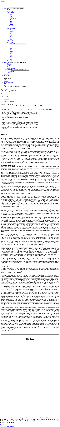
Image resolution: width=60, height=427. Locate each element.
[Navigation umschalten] (1, 4)
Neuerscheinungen (11, 28)
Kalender (9, 72)
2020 (11, 19)
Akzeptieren (3, 425)
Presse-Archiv (10, 71)
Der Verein (6, 99)
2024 (11, 15)
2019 (11, 21)
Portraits (9, 45)
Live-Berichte (10, 12)
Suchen (2, 89)
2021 (11, 35)
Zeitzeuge (9, 65)
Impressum (6, 96)
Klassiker (9, 64)
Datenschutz (7, 75)
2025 (11, 14)
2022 (11, 33)
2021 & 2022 (13, 18)
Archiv (11, 24)
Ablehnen (8, 425)
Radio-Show (10, 42)
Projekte (9, 66)
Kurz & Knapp (10, 61)
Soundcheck (10, 11)
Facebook (6, 74)
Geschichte (6, 62)
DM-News (9, 10)
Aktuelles (6, 8)
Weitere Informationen (5, 426)
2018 (11, 22)
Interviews (9, 46)
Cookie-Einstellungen (9, 101)
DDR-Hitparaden (11, 68)
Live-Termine (10, 25)
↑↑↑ (1, 93)
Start (5, 6)
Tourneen (12, 26)
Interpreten (6, 43)
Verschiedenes (7, 69)
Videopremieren (11, 41)
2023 (11, 17)
